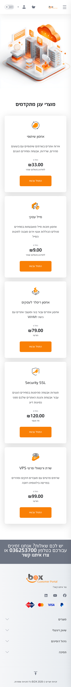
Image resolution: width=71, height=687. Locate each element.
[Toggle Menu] (65, 7)
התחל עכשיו (35, 180)
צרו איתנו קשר (35, 555)
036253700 (23, 550)
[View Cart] (33, 7)
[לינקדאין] (46, 595)
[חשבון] (22, 7)
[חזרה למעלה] (35, 673)
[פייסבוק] (64, 595)
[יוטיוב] (55, 595)
